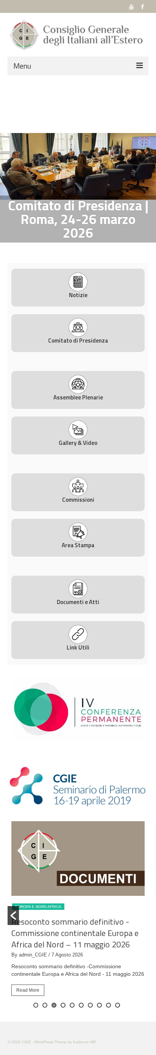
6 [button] (81, 1005)
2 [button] (73, 248)
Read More (27, 990)
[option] (78, 166)
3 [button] (82, 248)
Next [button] (145, 166)
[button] (13, 915)
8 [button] (99, 1005)
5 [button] (72, 1005)
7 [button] (90, 1005)
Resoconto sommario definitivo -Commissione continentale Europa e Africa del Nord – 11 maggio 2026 (75, 933)
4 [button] (91, 248)
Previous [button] (10, 166)
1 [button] (64, 248)
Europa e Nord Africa (38, 907)
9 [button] (108, 1005)
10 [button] (117, 1005)
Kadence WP (84, 1042)
